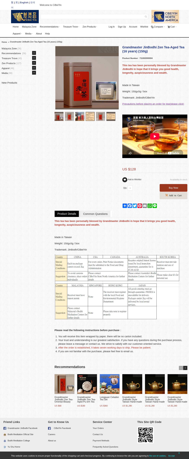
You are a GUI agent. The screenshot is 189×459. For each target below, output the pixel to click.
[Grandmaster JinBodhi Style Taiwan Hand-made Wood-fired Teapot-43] (132, 384)
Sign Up (122, 27)
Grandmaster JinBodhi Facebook (22, 428)
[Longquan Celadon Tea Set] (110, 384)
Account (133, 27)
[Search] (145, 16)
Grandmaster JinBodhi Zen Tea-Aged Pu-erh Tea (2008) (86, 400)
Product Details (66, 213)
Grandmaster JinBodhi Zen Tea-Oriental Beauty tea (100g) (64, 400)
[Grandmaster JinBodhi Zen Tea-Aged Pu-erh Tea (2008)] (87, 384)
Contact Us (98, 434)
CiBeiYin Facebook (62, 428)
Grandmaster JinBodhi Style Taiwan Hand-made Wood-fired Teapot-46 (177, 401)
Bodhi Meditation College (19, 440)
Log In (112, 27)
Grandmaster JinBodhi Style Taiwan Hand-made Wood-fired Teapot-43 (132, 401)
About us (52, 440)
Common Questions (95, 213)
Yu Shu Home (14, 447)
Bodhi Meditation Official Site (20, 434)
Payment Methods (101, 440)
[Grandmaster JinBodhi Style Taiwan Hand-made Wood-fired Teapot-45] (155, 384)
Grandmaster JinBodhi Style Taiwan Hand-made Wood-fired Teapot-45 (155, 401)
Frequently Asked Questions (105, 447)
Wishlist (144, 27)
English (24, 2)
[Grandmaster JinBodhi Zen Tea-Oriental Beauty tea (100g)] (64, 384)
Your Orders (98, 428)
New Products (9, 82)
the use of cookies (157, 456)
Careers (51, 434)
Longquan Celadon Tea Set (109, 398)
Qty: (125, 188)
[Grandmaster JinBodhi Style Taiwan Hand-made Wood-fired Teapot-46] (177, 384)
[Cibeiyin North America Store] (164, 16)
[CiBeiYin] (24, 16)
